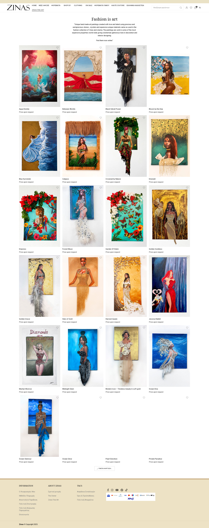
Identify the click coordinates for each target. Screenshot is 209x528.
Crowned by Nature (113, 179)
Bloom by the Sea (156, 109)
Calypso (65, 179)
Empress (22, 249)
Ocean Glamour (25, 459)
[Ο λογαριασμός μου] (187, 7)
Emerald (152, 179)
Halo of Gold (67, 319)
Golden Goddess (155, 249)
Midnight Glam (68, 389)
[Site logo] (18, 7)
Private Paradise (155, 459)
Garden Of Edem (112, 249)
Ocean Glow (67, 459)
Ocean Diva (153, 389)
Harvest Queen (111, 319)
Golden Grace (24, 319)
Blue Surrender (25, 179)
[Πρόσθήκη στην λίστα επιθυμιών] (57, 47)
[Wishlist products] (191, 7)
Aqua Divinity (24, 109)
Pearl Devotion (111, 459)
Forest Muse (67, 249)
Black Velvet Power (113, 109)
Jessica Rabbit (155, 319)
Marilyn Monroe (25, 389)
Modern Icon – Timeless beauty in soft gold (123, 389)
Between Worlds (68, 109)
